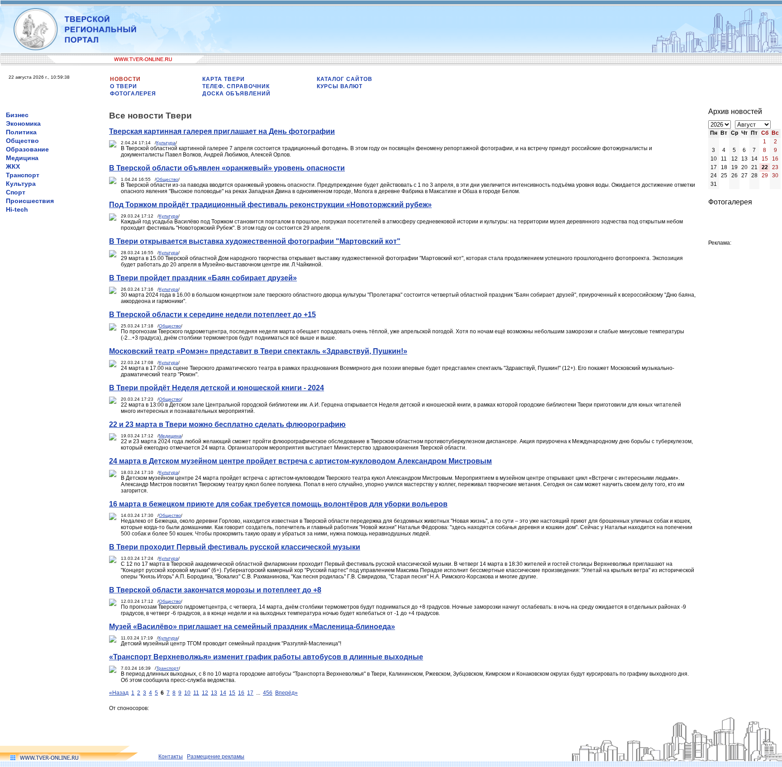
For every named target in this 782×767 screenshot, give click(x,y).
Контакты (170, 756)
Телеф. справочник (236, 86)
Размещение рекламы (215, 756)
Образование (27, 149)
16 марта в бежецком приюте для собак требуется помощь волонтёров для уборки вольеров (278, 504)
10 (187, 693)
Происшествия (30, 200)
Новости (125, 79)
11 (196, 693)
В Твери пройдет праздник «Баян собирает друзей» (203, 278)
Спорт (15, 192)
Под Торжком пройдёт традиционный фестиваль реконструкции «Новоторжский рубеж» (270, 204)
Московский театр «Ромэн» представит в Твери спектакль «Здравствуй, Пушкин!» (258, 351)
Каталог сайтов (344, 79)
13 (214, 693)
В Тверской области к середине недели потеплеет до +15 (212, 314)
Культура (21, 183)
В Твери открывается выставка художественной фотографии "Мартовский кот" (255, 241)
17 (250, 693)
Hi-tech (17, 209)
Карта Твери (223, 79)
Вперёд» (286, 693)
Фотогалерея (133, 93)
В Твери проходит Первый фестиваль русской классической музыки (234, 547)
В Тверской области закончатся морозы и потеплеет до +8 (215, 590)
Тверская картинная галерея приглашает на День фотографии (222, 131)
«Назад (119, 693)
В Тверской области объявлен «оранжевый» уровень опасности (227, 168)
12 (205, 693)
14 (223, 693)
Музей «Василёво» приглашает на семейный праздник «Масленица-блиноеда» (252, 626)
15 (232, 693)
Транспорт (22, 175)
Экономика (23, 123)
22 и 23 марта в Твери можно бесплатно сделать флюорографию (227, 424)
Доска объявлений (236, 93)
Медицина (22, 157)
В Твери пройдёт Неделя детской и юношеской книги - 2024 (216, 388)
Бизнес (17, 114)
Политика (21, 132)
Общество (22, 140)
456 (267, 693)
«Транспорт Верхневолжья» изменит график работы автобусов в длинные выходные (266, 657)
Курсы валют (339, 86)
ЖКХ (13, 166)
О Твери (123, 86)
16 (241, 693)
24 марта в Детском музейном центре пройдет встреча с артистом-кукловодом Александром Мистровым (300, 461)
